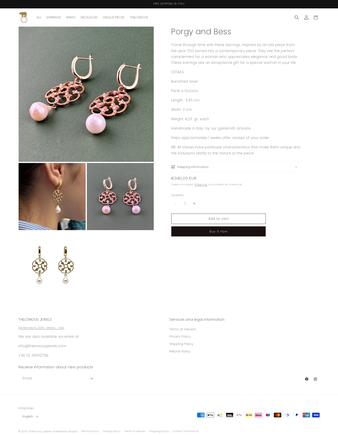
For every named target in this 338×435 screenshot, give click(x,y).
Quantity (177, 195)
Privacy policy (111, 431)
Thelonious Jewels (40, 431)
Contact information (186, 431)
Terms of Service (182, 329)
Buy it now (218, 231)
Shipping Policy (181, 344)
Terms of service (134, 431)
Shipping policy (159, 431)
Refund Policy (180, 351)
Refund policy (90, 431)
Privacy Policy (180, 336)
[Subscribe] (91, 379)
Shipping (200, 184)
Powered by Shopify (65, 431)
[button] (296, 17)
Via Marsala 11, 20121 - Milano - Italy (41, 328)
